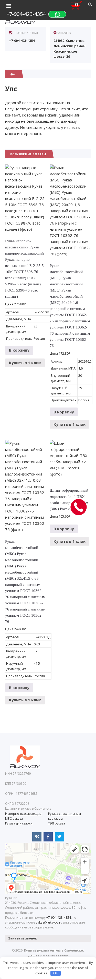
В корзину (19, 350)
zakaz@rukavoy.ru (49, 922)
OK (55, 973)
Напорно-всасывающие (23, 813)
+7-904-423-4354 (26, 14)
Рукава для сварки (19, 823)
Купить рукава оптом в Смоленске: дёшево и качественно (48, 757)
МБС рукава (14, 818)
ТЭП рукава (56, 823)
